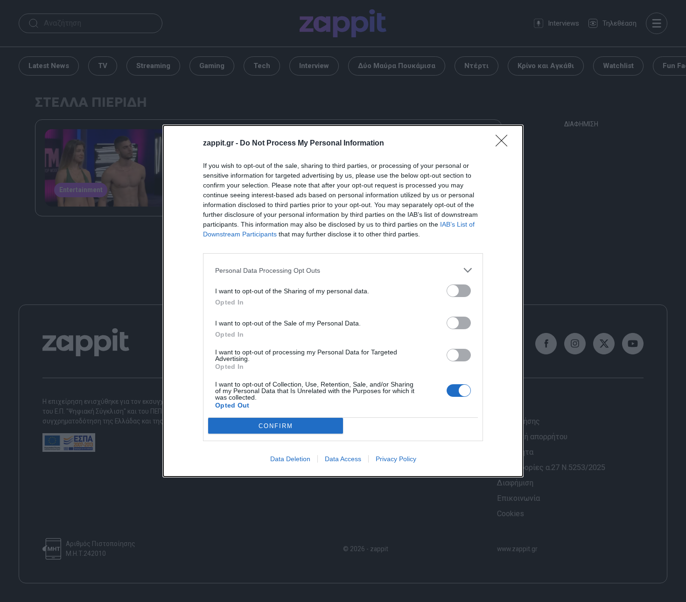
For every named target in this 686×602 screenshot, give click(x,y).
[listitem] (343, 270)
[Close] (504, 143)
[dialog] (343, 301)
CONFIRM (276, 425)
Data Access (343, 459)
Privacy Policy (396, 459)
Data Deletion (290, 459)
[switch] (459, 290)
